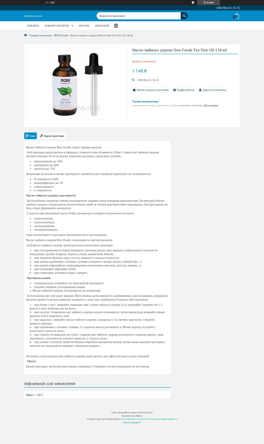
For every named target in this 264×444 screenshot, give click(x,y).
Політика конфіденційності (163, 419)
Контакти (102, 25)
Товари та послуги (40, 35)
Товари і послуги (57, 25)
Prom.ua (149, 412)
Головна (33, 25)
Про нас (84, 25)
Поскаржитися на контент (135, 419)
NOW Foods (61, 35)
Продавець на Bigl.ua (132, 415)
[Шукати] (184, 14)
